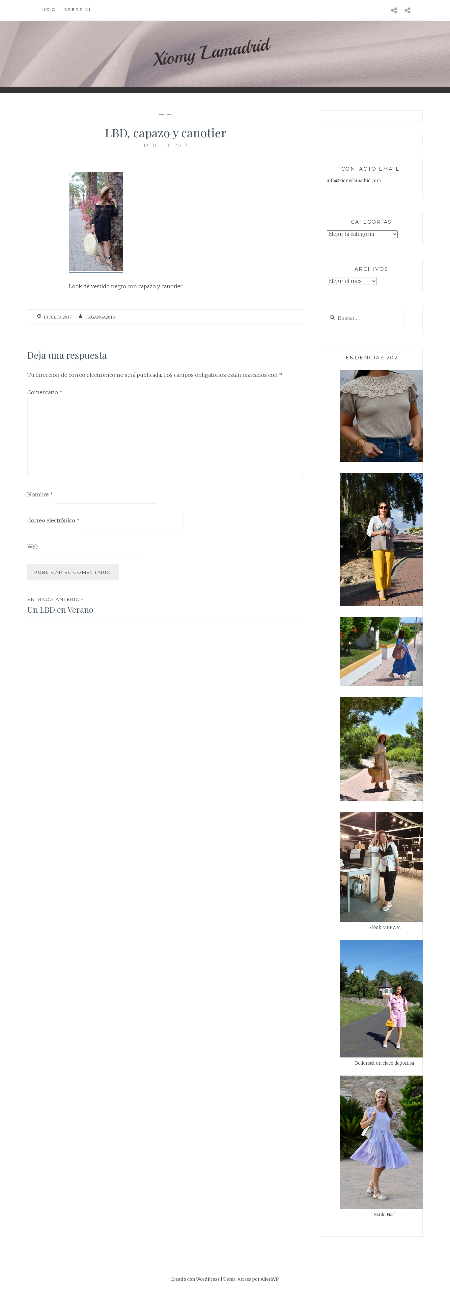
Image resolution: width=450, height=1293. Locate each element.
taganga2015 (100, 317)
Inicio (47, 9)
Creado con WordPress (195, 1279)
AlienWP (270, 1279)
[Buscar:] (366, 318)
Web (33, 546)
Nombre (40, 494)
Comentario (45, 392)
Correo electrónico (53, 520)
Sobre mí (77, 9)
